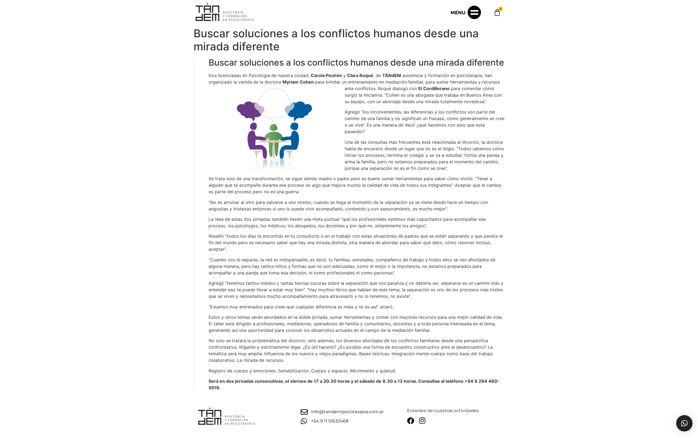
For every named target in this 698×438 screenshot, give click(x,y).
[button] (684, 423)
